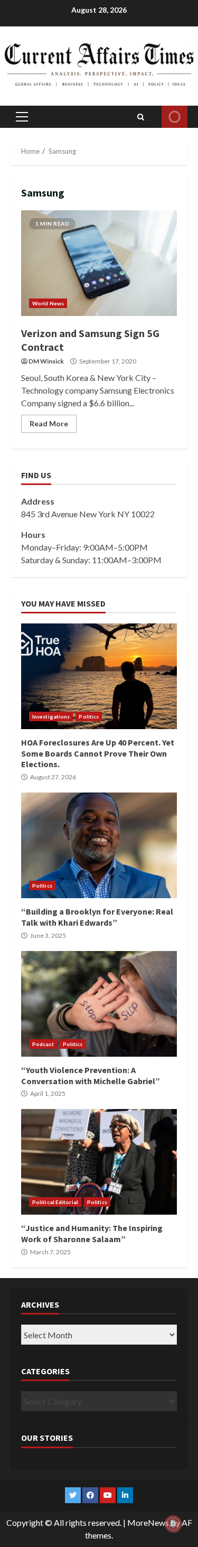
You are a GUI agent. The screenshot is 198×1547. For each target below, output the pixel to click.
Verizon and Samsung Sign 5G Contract (99, 263)
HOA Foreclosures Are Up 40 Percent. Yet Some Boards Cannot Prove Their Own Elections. (99, 676)
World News (48, 303)
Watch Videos (174, 117)
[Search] (140, 117)
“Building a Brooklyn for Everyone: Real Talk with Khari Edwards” (99, 845)
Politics (89, 716)
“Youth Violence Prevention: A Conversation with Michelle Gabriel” (99, 1004)
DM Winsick (46, 361)
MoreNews (148, 1522)
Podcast (43, 1044)
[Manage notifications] (173, 1523)
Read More (49, 423)
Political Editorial (55, 1202)
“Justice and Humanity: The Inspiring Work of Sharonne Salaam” (99, 1162)
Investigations (51, 716)
